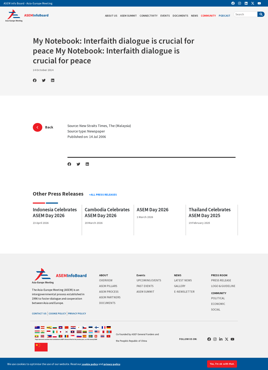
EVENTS (165, 15)
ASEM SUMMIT (128, 15)
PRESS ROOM (219, 275)
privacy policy (112, 364)
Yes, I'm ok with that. (222, 364)
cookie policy (89, 364)
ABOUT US (111, 15)
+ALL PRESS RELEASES (103, 194)
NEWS (194, 15)
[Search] (261, 14)
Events (141, 275)
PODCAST (224, 15)
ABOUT (103, 275)
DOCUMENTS (180, 15)
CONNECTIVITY (149, 15)
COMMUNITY (208, 15)
